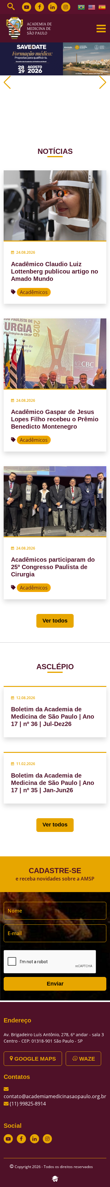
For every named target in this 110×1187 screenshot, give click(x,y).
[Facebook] (39, 7)
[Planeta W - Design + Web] (55, 1178)
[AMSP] (31, 27)
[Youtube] (26, 7)
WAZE (86, 1059)
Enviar (55, 984)
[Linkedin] (52, 7)
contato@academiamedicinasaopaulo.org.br (55, 1096)
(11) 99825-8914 (28, 1103)
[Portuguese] (82, 6)
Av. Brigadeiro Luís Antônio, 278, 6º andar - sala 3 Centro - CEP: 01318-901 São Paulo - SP (54, 1038)
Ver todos (55, 621)
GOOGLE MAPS (34, 1059)
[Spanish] (102, 6)
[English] (92, 6)
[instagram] (65, 7)
